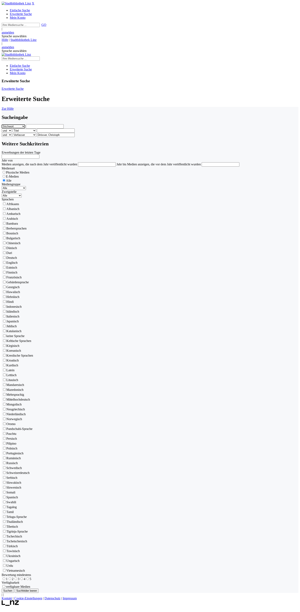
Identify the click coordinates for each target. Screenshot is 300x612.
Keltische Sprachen (18, 341)
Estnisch (11, 267)
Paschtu (11, 433)
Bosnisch (12, 233)
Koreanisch (13, 350)
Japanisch (12, 321)
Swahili (11, 502)
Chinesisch (13, 243)
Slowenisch (13, 487)
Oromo (11, 424)
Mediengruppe (11, 184)
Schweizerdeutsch (18, 473)
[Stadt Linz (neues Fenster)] (10, 605)
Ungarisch (13, 561)
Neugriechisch (15, 409)
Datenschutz (52, 598)
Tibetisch (12, 526)
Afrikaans (12, 204)
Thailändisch (14, 521)
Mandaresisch (15, 385)
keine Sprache (15, 336)
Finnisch (11, 272)
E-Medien (12, 176)
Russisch (12, 463)
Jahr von (7, 160)
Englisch (12, 262)
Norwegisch (14, 419)
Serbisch (11, 477)
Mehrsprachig (15, 394)
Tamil (10, 512)
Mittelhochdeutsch (18, 399)
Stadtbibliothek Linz (23, 40)
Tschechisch (14, 536)
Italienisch (12, 316)
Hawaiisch (13, 292)
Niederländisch (16, 414)
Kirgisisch (12, 345)
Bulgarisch (13, 238)
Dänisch (11, 248)
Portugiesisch (14, 453)
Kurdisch (12, 365)
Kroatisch (12, 360)
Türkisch (12, 546)
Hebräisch (12, 297)
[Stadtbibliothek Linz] (16, 3)
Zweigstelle (9, 191)
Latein (10, 370)
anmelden (8, 32)
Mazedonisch (14, 389)
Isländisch (12, 311)
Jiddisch (11, 326)
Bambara (12, 223)
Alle (8, 180)
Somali (10, 492)
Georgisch (13, 287)
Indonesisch (14, 306)
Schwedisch (14, 468)
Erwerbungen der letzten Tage (21, 152)
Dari (9, 253)
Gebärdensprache (17, 282)
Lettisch (11, 375)
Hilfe (5, 40)
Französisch (14, 277)
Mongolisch (14, 404)
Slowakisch (13, 482)
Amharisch (13, 213)
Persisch (11, 438)
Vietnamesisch (15, 570)
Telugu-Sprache (16, 517)
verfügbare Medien (18, 586)
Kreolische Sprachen (19, 355)
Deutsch (11, 257)
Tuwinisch (13, 551)
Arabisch (12, 218)
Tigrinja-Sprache (17, 531)
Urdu (9, 565)
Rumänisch (13, 458)
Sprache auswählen (14, 36)
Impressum (70, 598)
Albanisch (12, 209)
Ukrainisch (13, 556)
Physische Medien (17, 172)
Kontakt (7, 598)
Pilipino (11, 443)
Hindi (10, 301)
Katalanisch (13, 331)
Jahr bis (121, 164)
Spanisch (12, 497)
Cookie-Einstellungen (28, 598)
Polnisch (11, 448)
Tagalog (11, 507)
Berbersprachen (16, 228)
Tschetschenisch (16, 541)
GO (43, 24)
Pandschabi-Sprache (19, 429)
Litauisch (12, 380)
